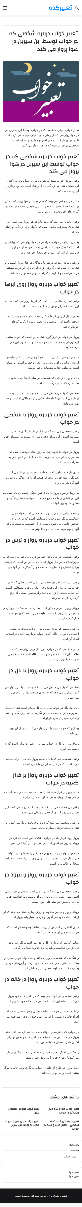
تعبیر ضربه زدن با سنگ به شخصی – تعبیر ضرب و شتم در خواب (61, 1125)
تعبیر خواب (73, 1172)
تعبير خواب (70, 1156)
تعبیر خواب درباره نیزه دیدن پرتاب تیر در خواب (63, 1110)
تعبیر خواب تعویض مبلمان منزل (23, 1110)
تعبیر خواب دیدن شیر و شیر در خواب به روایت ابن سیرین (22, 1123)
